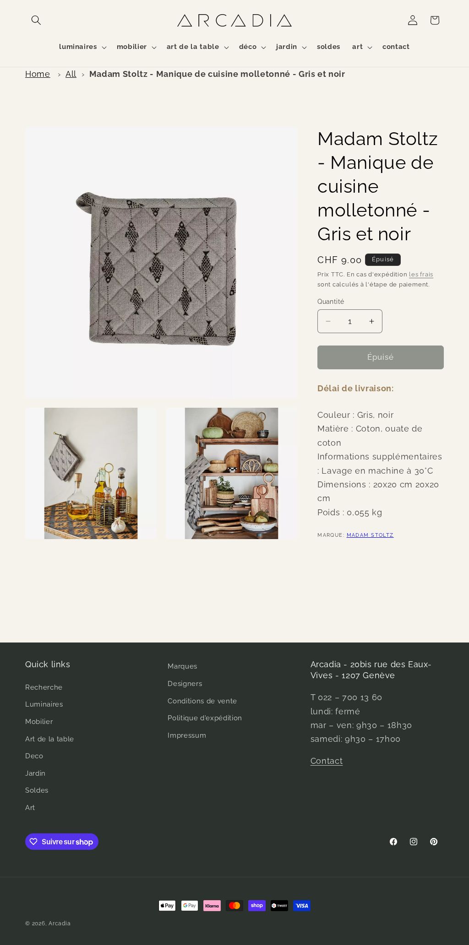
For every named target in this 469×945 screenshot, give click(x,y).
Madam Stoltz (370, 535)
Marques (182, 666)
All (70, 74)
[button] (36, 20)
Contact (327, 761)
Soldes (37, 790)
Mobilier (39, 722)
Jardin (35, 773)
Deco (34, 756)
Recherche (44, 687)
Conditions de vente (202, 701)
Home (37, 74)
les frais (421, 274)
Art (30, 808)
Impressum (187, 735)
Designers (185, 684)
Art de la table (49, 739)
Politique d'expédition (205, 718)
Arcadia (60, 923)
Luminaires (44, 704)
